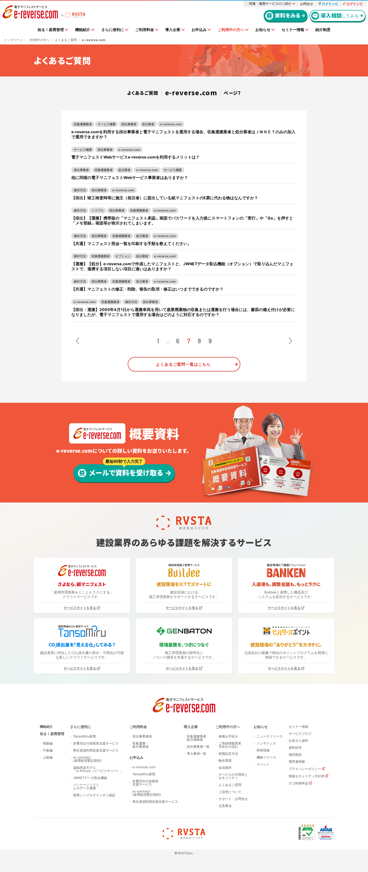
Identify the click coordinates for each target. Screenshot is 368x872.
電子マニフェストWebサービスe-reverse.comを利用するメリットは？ (135, 157)
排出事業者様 (142, 736)
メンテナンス (266, 743)
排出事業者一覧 (198, 746)
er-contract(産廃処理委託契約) (87, 759)
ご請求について (230, 792)
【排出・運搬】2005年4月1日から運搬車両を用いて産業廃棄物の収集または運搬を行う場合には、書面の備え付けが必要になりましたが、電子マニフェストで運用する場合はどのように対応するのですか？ (183, 312)
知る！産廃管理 (51, 29)
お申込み (199, 29)
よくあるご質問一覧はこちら (183, 364)
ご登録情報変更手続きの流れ (230, 745)
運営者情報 (297, 761)
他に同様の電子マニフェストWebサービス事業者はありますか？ (129, 177)
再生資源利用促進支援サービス (96, 750)
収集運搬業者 (83, 124)
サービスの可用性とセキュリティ (233, 776)
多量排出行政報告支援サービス (96, 743)
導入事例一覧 (196, 753)
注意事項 (225, 806)
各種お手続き (228, 736)
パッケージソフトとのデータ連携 (86, 786)
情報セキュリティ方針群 (306, 776)
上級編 (48, 757)
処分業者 (148, 124)
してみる (339, 15)
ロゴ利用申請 (298, 783)
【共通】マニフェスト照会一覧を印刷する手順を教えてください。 (131, 243)
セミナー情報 (293, 29)
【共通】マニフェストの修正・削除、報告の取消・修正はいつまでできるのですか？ (147, 289)
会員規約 (225, 767)
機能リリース (266, 757)
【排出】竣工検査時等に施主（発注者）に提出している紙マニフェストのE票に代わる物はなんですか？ (164, 198)
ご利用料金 (144, 29)
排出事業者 (128, 124)
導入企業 (172, 29)
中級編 (48, 750)
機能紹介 (82, 29)
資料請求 (295, 747)
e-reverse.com (171, 124)
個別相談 (295, 754)
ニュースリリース (270, 736)
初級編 (48, 743)
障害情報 (263, 750)
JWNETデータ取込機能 (90, 778)
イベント (263, 764)
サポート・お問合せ (233, 798)
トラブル (98, 210)
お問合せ (306, 4)
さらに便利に (112, 29)
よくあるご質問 (230, 784)
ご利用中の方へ (231, 29)
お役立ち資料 (298, 740)
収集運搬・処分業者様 (140, 745)
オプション (122, 256)
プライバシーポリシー (305, 768)
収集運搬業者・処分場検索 (198, 738)
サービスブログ (300, 733)
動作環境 (225, 760)
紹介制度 (322, 29)
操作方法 (80, 190)
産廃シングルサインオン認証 (94, 795)
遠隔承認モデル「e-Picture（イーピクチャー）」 (98, 769)
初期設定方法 (228, 753)
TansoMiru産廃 (84, 736)
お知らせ (262, 29)
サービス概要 (107, 124)
